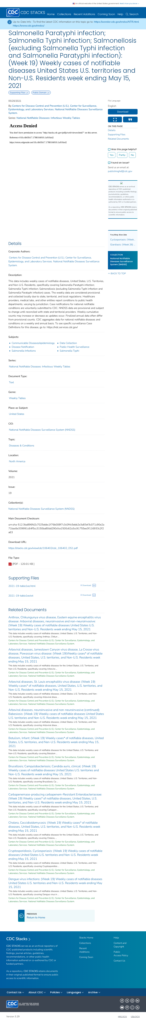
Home (51, 14)
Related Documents (118, 138)
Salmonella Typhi (69, 350)
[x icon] (127, 1000)
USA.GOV (135, 1016)
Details (111, 130)
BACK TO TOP (118, 273)
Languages (74, 992)
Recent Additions (84, 14)
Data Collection (68, 343)
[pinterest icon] (127, 1007)
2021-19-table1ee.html (22, 586)
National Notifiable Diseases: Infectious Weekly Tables (48, 118)
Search (133, 14)
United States (16, 414)
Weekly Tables (17, 398)
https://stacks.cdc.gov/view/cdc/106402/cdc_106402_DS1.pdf (43, 548)
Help (120, 14)
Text (11, 382)
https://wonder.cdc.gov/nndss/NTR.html (116, 21)
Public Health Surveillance (74, 347)
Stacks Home (86, 937)
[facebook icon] (122, 1000)
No (132, 155)
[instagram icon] (132, 1000)
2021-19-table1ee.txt (20, 595)
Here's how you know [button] (129, 3)
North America (17, 461)
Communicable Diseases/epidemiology (33, 343)
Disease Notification (23, 347)
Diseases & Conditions (21, 445)
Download (86, 585)
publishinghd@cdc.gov (120, 171)
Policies (55, 992)
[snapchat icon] (132, 1007)
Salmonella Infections (24, 350)
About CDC (36, 992)
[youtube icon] (122, 1007)
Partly (122, 155)
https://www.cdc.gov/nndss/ (28, 25)
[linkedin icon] (137, 1000)
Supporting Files (116, 134)
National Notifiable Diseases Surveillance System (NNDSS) (42, 429)
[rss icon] (137, 1007)
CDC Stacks (17, 939)
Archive (93, 992)
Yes (111, 155)
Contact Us (119, 960)
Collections (64, 14)
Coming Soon (106, 14)
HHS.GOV (122, 1016)
